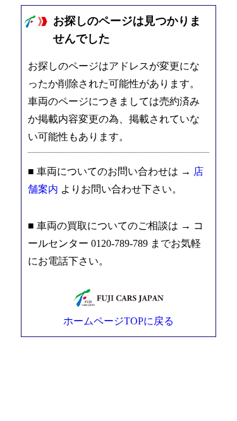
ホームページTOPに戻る (118, 321)
